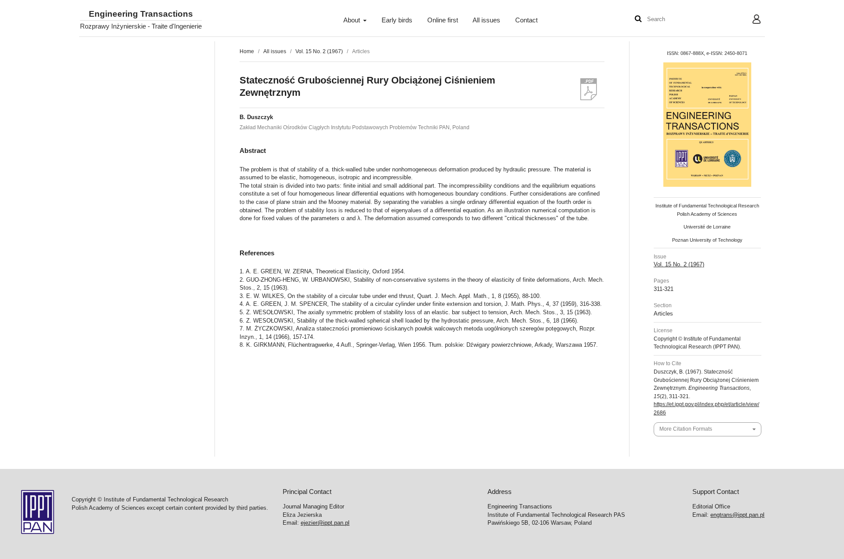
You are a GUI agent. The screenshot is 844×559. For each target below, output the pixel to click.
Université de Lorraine (707, 226)
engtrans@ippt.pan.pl (737, 515)
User (749, 20)
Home (247, 51)
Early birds (397, 20)
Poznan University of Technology (707, 240)
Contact (526, 20)
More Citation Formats (685, 429)
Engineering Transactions (141, 14)
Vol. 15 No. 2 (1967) (319, 51)
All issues (486, 20)
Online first (442, 20)
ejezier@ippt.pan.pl (325, 522)
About (352, 20)
